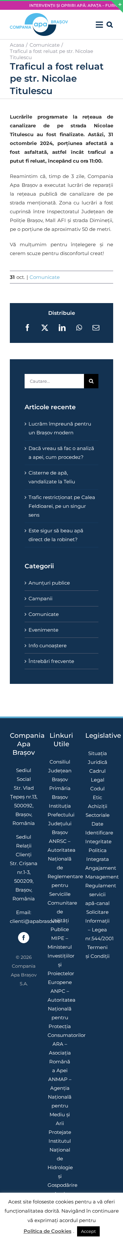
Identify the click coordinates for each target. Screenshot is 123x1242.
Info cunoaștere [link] (48, 645)
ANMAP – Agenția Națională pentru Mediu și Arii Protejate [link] (60, 1105)
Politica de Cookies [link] (48, 1231)
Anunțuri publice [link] (49, 583)
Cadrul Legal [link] (97, 775)
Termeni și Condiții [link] (98, 951)
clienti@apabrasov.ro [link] (35, 921)
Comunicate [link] (45, 277)
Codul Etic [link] (97, 792)
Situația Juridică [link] (97, 757)
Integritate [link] (97, 841)
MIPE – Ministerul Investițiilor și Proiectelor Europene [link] (60, 960)
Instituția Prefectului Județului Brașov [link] (60, 819)
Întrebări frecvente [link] (51, 661)
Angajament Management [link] (97, 872)
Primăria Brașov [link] (60, 792)
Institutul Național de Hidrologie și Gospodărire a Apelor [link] (60, 1167)
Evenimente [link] (43, 630)
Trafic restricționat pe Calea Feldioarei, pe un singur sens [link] (62, 506)
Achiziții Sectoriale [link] (98, 810)
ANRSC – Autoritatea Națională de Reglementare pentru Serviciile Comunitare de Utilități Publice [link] (60, 885)
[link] (39, 24)
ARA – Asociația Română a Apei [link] (60, 1057)
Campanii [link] (40, 598)
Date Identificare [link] (97, 828)
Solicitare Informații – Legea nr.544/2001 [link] (97, 925)
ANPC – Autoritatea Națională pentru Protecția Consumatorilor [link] (60, 1013)
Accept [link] (88, 1231)
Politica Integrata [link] (97, 854)
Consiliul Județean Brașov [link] (60, 770)
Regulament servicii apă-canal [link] (97, 894)
